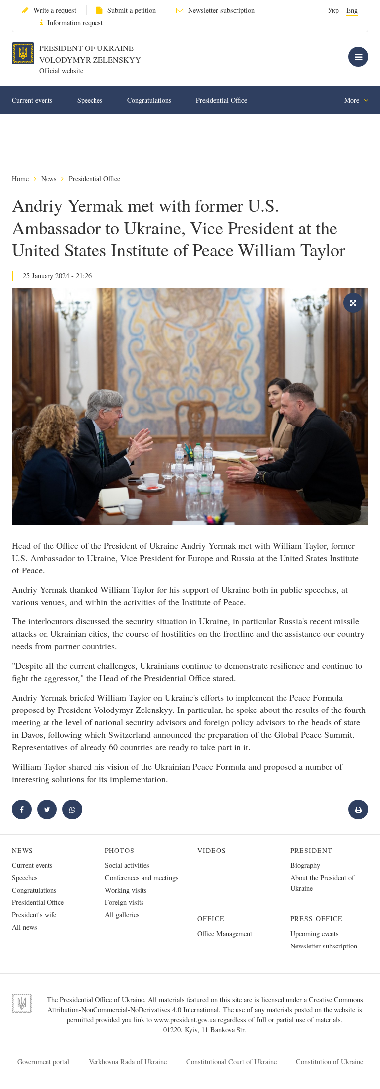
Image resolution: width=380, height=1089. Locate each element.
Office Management (224, 933)
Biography (305, 865)
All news (24, 927)
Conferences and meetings (142, 877)
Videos (211, 850)
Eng (352, 10)
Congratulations (149, 100)
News (48, 178)
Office (211, 918)
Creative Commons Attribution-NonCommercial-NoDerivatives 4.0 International (205, 1004)
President (311, 850)
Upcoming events (314, 933)
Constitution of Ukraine (329, 1061)
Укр (333, 10)
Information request (75, 22)
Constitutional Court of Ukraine (231, 1061)
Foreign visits (124, 902)
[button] (47, 809)
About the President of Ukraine (322, 883)
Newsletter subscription (221, 10)
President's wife (34, 914)
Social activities (127, 865)
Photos (120, 850)
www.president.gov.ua (186, 1019)
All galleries (122, 914)
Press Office (316, 918)
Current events (32, 100)
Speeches (89, 100)
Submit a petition (131, 10)
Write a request (54, 10)
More (352, 100)
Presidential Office (221, 100)
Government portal (43, 1061)
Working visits (126, 890)
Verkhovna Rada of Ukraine (128, 1061)
